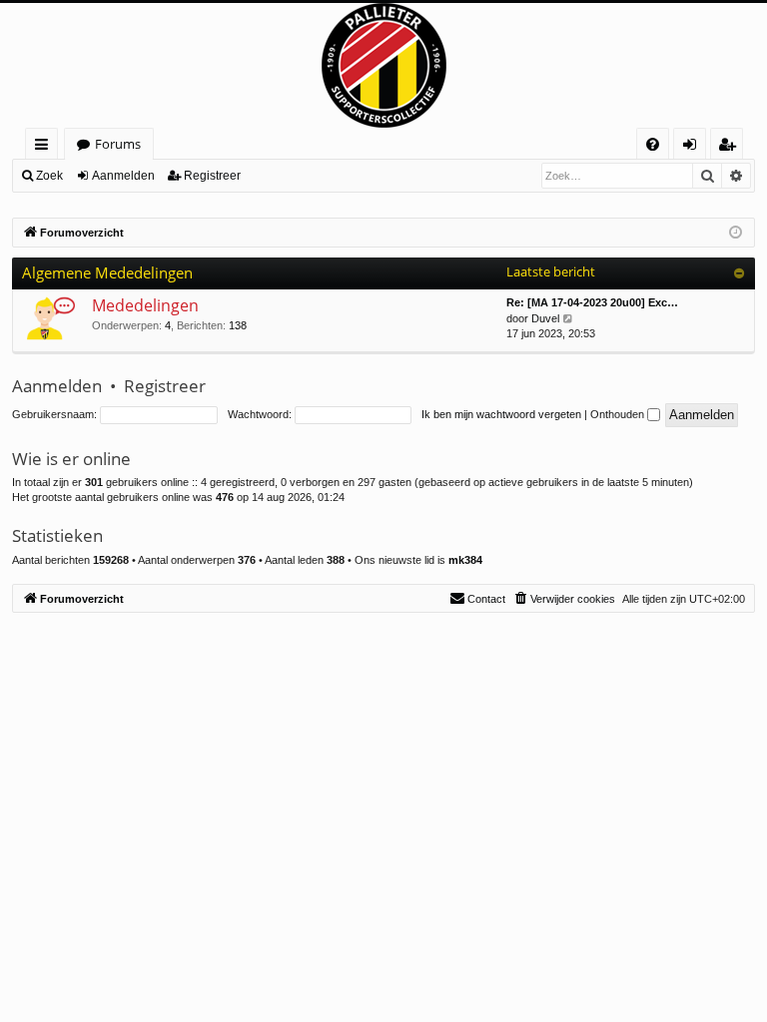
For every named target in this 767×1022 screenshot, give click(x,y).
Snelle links (45, 147)
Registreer (212, 176)
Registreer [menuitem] (731, 147)
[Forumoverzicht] (383, 65)
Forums (118, 144)
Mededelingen (145, 305)
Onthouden (618, 414)
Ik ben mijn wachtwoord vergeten (501, 414)
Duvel (545, 318)
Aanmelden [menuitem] (693, 147)
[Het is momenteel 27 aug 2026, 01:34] (735, 233)
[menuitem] (652, 144)
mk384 (465, 560)
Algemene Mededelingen (107, 272)
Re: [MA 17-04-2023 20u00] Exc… (592, 302)
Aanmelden (123, 176)
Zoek (49, 176)
